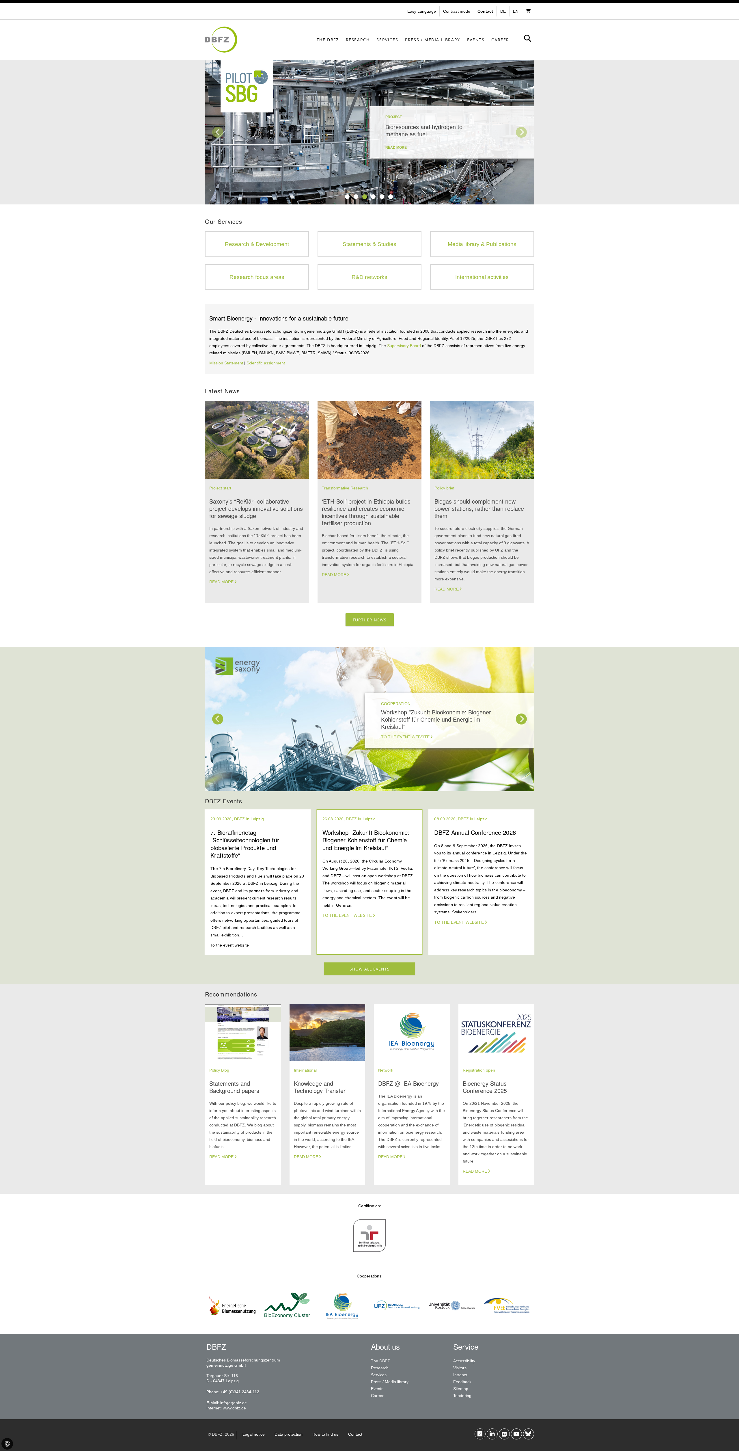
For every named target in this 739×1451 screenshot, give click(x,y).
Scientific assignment (266, 363)
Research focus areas (256, 277)
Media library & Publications (482, 244)
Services (387, 39)
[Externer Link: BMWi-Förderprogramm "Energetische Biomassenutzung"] (232, 1321)
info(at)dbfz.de (233, 1402)
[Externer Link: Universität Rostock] (452, 1321)
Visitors (459, 1368)
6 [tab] (390, 196)
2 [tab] (356, 196)
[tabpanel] (369, 132)
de (503, 11)
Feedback (462, 1381)
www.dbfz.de (234, 1408)
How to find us (325, 1434)
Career (500, 39)
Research (358, 39)
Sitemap (460, 1388)
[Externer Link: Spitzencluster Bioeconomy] (287, 1321)
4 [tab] (373, 196)
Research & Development (257, 244)
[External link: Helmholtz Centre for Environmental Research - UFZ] (397, 1321)
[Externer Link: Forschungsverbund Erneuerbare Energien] (507, 1321)
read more (396, 148)
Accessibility (464, 1361)
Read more (221, 582)
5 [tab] (382, 196)
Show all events (370, 969)
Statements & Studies (369, 244)
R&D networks (369, 277)
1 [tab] (347, 196)
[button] (457, 11)
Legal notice (253, 1434)
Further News (370, 620)
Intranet (460, 1374)
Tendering (462, 1395)
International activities (482, 277)
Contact (355, 1434)
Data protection (289, 1434)
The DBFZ (328, 39)
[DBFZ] (221, 39)
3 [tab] (364, 196)
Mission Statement (226, 363)
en (515, 11)
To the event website (405, 737)
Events (476, 39)
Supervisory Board (404, 345)
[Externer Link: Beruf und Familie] (369, 1251)
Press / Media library (432, 39)
